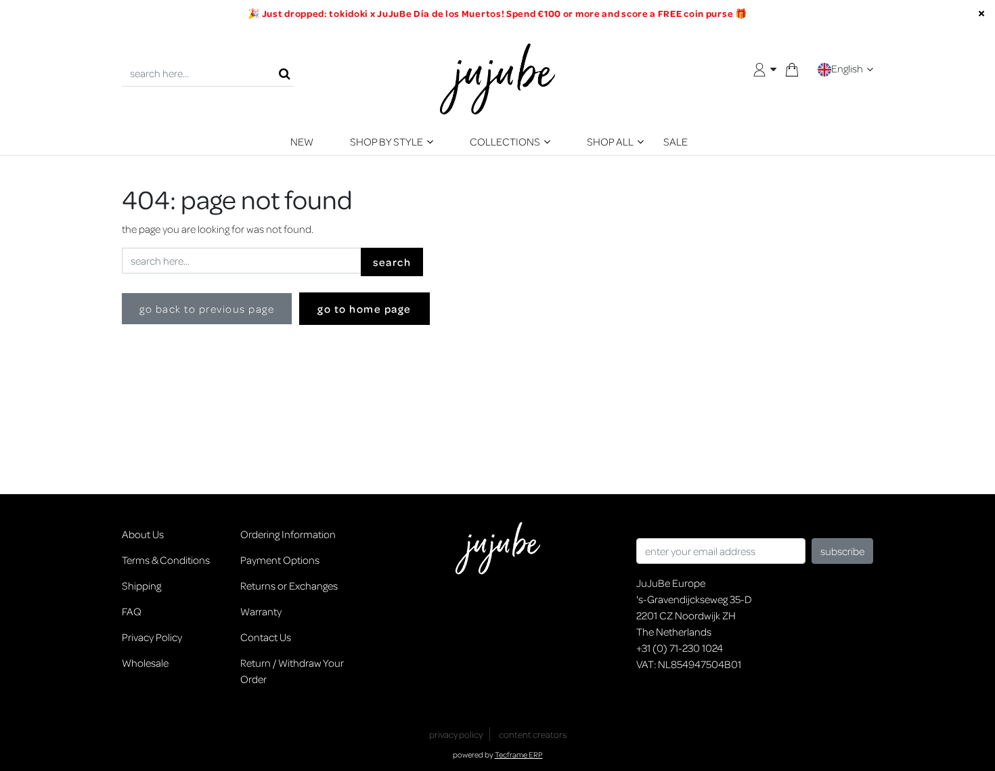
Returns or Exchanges (289, 585)
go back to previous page (206, 308)
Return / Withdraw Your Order (292, 671)
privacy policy (456, 734)
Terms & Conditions (166, 560)
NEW (301, 141)
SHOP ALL (610, 141)
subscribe (842, 551)
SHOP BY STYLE (386, 141)
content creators (533, 734)
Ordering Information (288, 534)
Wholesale (145, 662)
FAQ (131, 611)
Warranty (261, 611)
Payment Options (279, 560)
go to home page (364, 308)
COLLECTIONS (505, 141)
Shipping (141, 585)
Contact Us (265, 637)
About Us (143, 534)
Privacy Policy (152, 637)
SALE (675, 141)
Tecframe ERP (519, 754)
